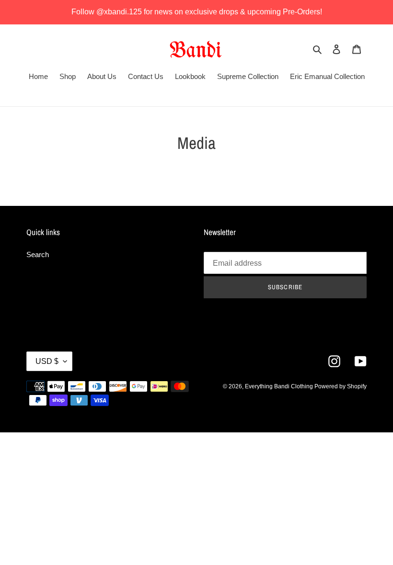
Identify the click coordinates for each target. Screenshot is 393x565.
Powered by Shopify (340, 386)
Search (37, 254)
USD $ (46, 361)
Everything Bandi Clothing (279, 386)
